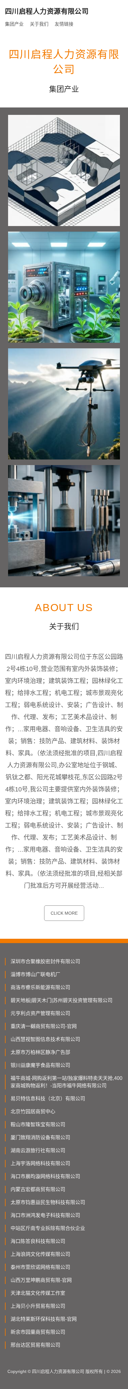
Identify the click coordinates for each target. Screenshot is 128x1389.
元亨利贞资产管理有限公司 (40, 1013)
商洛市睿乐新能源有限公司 (40, 987)
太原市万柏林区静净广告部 (40, 1052)
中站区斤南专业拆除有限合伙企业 (48, 1228)
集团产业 (14, 24)
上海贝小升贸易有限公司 (38, 1306)
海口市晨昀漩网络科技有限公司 (45, 1176)
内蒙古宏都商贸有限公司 (38, 1189)
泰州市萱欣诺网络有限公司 (40, 1267)
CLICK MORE (64, 913)
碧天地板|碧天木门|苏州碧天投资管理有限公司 (61, 1000)
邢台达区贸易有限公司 (35, 1345)
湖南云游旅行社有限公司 (38, 1150)
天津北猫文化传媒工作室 (38, 1293)
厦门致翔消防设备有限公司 (40, 1137)
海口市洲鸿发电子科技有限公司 (45, 1215)
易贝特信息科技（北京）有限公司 (48, 1098)
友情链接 (64, 24)
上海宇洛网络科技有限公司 (40, 1163)
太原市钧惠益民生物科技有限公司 (48, 1202)
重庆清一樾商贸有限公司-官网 (44, 1026)
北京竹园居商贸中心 (33, 1111)
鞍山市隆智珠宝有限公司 (38, 1124)
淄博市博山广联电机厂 (35, 974)
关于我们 (39, 24)
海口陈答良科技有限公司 (38, 1241)
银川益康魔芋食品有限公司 (40, 1065)
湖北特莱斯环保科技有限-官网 (44, 1319)
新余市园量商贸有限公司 (38, 1332)
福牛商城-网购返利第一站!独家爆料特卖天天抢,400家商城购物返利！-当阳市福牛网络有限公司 (66, 1082)
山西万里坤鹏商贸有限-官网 (41, 1280)
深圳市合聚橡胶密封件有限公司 (45, 961)
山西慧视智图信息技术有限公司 (45, 1039)
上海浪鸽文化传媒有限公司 (40, 1254)
